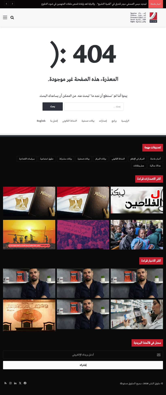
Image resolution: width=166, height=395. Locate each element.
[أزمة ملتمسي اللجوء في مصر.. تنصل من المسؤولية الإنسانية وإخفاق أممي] (137, 234)
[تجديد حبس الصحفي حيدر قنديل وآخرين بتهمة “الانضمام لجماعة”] (137, 283)
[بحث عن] (12, 19)
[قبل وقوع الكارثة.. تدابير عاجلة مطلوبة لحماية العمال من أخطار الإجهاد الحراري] (29, 234)
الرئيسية (125, 121)
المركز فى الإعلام (137, 159)
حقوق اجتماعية (47, 159)
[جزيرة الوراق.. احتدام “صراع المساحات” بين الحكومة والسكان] (83, 234)
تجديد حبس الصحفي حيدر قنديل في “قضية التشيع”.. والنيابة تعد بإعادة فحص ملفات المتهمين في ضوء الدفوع (94, 4)
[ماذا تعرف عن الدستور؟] (83, 202)
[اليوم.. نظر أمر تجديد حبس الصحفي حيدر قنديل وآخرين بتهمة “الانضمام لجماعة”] (83, 283)
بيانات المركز (100, 159)
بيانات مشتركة (65, 159)
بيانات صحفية (88, 121)
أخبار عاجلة (155, 159)
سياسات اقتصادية (26, 159)
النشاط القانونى (69, 121)
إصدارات (103, 121)
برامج (114, 121)
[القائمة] (5, 19)
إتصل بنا (54, 121)
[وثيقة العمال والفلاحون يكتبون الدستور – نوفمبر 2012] (137, 200)
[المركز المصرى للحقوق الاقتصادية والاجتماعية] (144, 17)
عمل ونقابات (138, 166)
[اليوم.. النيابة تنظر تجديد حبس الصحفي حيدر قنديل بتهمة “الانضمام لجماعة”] (83, 314)
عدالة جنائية (155, 166)
